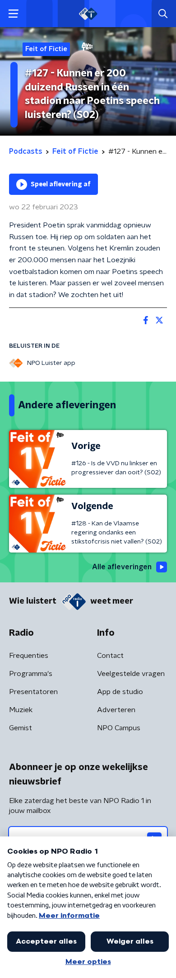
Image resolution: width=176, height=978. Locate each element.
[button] (13, 13)
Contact (110, 655)
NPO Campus (118, 728)
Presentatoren (33, 691)
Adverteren (116, 709)
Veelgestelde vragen (131, 673)
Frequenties (28, 655)
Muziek (20, 709)
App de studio (120, 691)
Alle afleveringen (122, 567)
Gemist (20, 728)
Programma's (30, 673)
